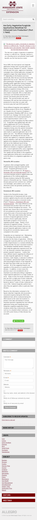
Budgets (4, 460)
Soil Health (5, 481)
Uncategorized (6, 484)
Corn (3, 439)
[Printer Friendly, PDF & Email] (18, 321)
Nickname (7, 371)
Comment (7, 357)
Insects (4, 468)
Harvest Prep (6, 466)
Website (6, 384)
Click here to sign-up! (8, 420)
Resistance (5, 479)
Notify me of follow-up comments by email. (9, 398)
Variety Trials (6, 486)
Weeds (4, 490)
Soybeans (5, 450)
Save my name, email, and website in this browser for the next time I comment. (9, 393)
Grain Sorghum (6, 442)
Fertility (4, 464)
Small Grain (5, 448)
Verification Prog (7, 488)
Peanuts (4, 444)
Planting (4, 475)
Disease (4, 462)
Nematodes (5, 473)
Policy (4, 477)
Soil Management (7, 483)
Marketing (5, 471)
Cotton (4, 441)
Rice (3, 446)
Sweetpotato (5, 452)
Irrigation (4, 469)
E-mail (6, 378)
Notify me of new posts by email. (9, 403)
